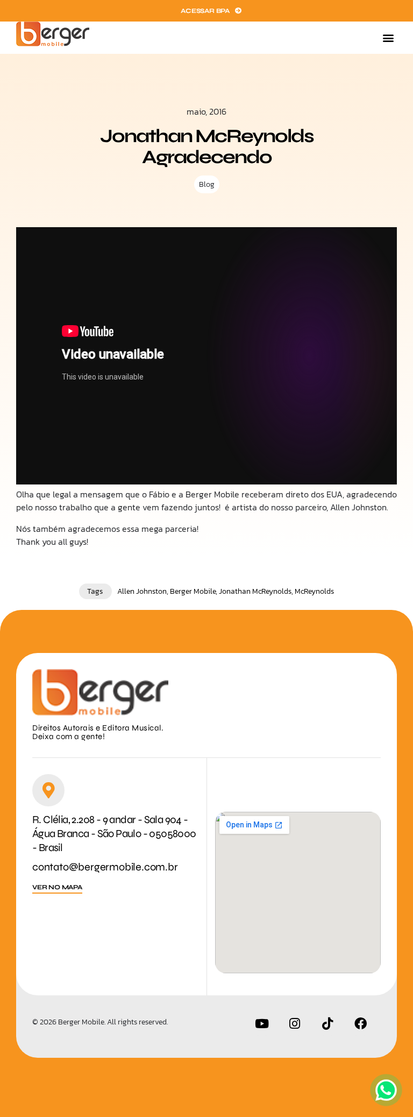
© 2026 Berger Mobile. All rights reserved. (100, 1022)
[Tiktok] (327, 1023)
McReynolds (314, 591)
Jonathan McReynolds (255, 591)
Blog (207, 184)
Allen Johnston (142, 591)
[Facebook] (360, 1023)
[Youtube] (262, 1023)
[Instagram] (294, 1023)
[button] (388, 38)
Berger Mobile (193, 591)
